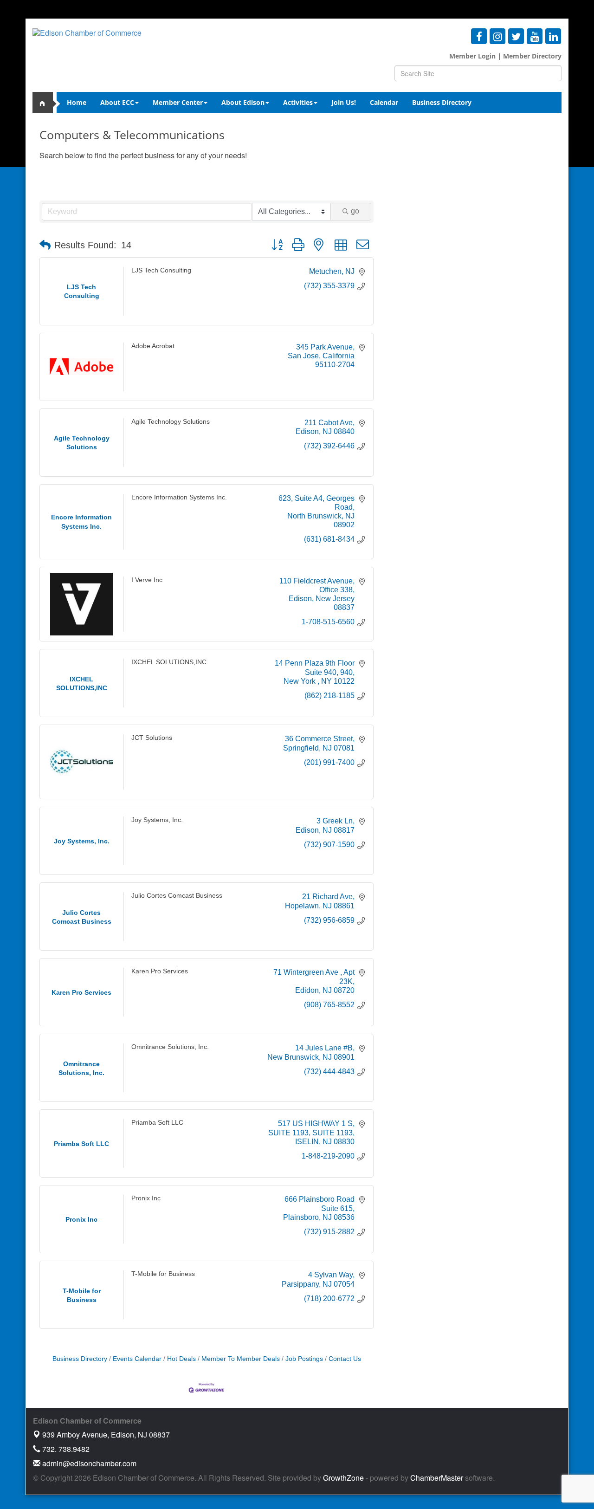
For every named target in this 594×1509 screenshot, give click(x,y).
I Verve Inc (146, 579)
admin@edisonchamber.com (88, 1463)
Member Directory (531, 56)
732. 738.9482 (65, 1449)
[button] (45, 245)
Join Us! (343, 102)
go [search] (355, 211)
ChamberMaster (436, 1477)
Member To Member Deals (240, 1358)
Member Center (178, 102)
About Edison (243, 102)
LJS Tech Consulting (161, 270)
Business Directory (441, 102)
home (46, 102)
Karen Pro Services (159, 971)
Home (76, 102)
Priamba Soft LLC (157, 1122)
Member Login (472, 56)
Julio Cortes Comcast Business (176, 895)
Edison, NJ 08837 (106, 1434)
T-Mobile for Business (163, 1273)
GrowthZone (343, 1477)
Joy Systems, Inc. (157, 819)
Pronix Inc (146, 1198)
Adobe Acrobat (152, 346)
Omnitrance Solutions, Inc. (170, 1046)
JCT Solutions (151, 737)
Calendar (384, 102)
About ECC (117, 102)
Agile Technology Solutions (170, 421)
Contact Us (345, 1358)
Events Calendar (137, 1358)
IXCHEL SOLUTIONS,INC (169, 662)
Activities (298, 102)
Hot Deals (181, 1358)
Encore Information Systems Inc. (179, 497)
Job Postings (304, 1358)
